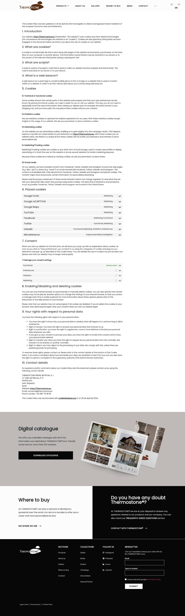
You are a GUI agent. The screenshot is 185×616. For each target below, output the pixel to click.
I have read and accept (144, 579)
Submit (133, 586)
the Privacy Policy (154, 579)
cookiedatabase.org (67, 398)
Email (127, 558)
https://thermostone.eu (44, 36)
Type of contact (131, 568)
